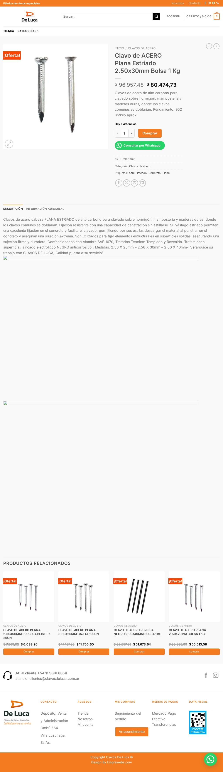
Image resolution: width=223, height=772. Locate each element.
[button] (210, 759)
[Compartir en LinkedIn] (142, 183)
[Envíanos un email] (213, 3)
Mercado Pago (164, 713)
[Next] (219, 617)
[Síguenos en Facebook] (205, 3)
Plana (166, 173)
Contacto (195, 3)
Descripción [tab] (13, 208)
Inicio (119, 48)
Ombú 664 (49, 728)
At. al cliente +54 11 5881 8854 (41, 673)
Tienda (8, 31)
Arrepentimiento (132, 731)
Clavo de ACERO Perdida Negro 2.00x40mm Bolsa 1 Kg (138, 632)
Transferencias (164, 724)
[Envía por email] (134, 183)
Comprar (149, 133)
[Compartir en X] (126, 183)
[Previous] (3, 617)
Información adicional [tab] (45, 208)
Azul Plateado (138, 173)
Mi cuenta (85, 724)
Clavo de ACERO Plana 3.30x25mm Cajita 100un (78, 632)
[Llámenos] (217, 3)
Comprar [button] (29, 651)
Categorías (27, 31)
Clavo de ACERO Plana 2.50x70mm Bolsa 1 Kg (187, 632)
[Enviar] (156, 16)
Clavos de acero (141, 48)
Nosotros (177, 3)
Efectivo (159, 719)
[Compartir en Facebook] (118, 183)
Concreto (155, 173)
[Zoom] (9, 144)
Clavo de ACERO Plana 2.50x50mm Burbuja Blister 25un (26, 634)
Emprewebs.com (119, 762)
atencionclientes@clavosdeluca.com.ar (47, 678)
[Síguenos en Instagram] (209, 3)
